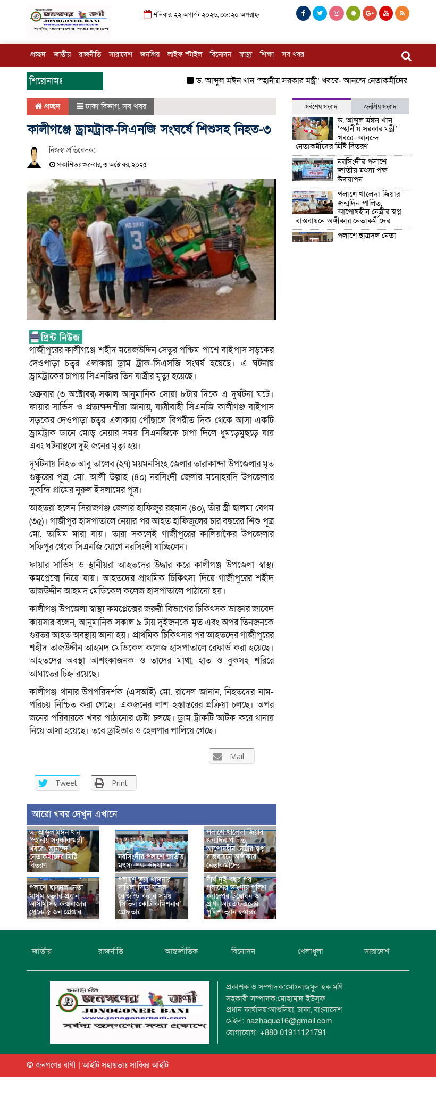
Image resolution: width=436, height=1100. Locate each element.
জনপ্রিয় (150, 54)
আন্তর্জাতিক (181, 951)
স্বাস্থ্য (245, 54)
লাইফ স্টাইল (184, 54)
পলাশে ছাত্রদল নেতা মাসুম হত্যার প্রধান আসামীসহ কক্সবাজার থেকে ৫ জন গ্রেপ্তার (57, 900)
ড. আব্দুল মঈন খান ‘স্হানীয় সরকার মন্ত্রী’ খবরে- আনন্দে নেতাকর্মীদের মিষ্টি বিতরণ (311, 81)
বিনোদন (220, 54)
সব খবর (293, 54)
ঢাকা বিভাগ (102, 106)
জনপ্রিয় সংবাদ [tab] (380, 107)
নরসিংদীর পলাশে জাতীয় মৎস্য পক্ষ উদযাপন (150, 861)
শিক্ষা (267, 54)
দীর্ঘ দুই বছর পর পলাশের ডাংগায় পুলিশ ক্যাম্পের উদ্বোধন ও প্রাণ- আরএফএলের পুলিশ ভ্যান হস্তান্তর (236, 896)
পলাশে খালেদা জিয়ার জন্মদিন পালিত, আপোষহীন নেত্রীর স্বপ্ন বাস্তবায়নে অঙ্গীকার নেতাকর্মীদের (235, 848)
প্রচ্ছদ (38, 54)
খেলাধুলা (310, 951)
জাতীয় (62, 54)
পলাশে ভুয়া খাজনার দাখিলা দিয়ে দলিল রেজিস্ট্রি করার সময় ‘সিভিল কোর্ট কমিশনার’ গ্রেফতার (149, 896)
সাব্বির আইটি (149, 1065)
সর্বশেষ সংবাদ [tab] (321, 107)
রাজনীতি (90, 54)
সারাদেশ (120, 54)
